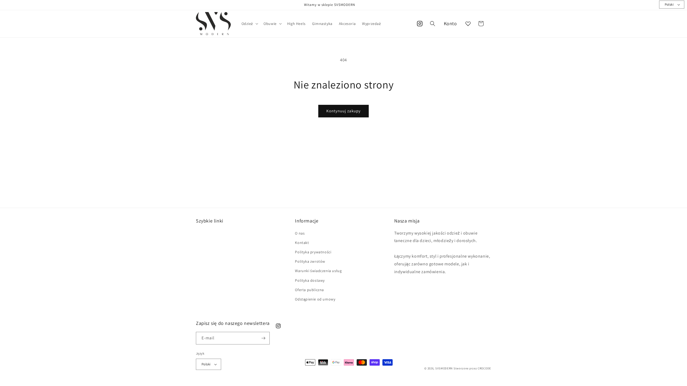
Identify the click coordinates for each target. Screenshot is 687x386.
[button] (249, 23)
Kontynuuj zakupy (343, 110)
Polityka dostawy (310, 280)
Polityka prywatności (313, 252)
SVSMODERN (444, 368)
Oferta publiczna (309, 289)
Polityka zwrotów (310, 261)
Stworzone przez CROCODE (472, 368)
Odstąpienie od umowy (315, 299)
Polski (669, 4)
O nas (300, 233)
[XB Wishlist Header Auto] (468, 23)
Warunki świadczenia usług (318, 270)
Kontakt (302, 242)
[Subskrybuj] (263, 338)
